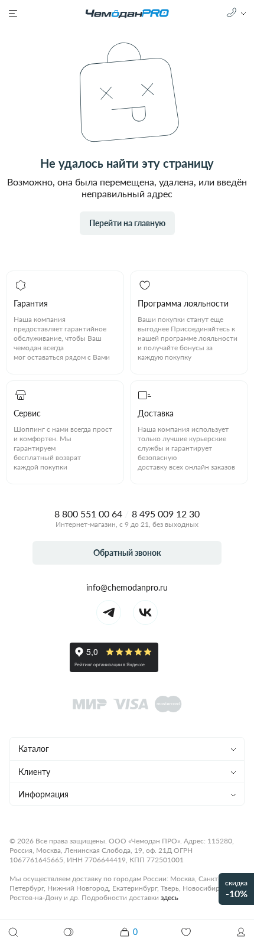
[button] (241, 932)
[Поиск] (13, 932)
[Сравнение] (69, 932)
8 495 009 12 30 (166, 513)
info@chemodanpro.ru (127, 587)
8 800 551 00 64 (88, 513)
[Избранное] (186, 932)
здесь (169, 897)
